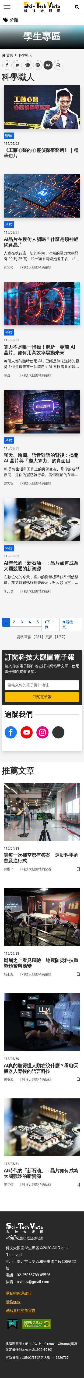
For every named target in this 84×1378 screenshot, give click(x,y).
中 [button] (48, 65)
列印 (58, 65)
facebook (7, 65)
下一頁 (49, 624)
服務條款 (13, 1302)
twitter (17, 65)
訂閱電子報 (42, 697)
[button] (77, 7)
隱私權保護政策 (19, 1293)
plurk (27, 65)
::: (3, 54)
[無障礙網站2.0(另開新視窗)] (36, 1324)
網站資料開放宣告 (20, 1310)
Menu (7, 7)
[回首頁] (42, 7)
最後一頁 (69, 624)
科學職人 (25, 55)
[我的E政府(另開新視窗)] (12, 1324)
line (36, 65)
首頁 (10, 55)
